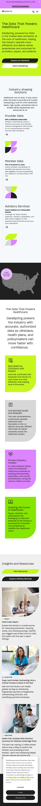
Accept (20, 792)
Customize (20, 787)
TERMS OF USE (24, 777)
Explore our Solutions (20, 60)
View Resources (20, 571)
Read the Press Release (20, 6)
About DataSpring (20, 66)
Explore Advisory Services (20, 579)
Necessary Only (20, 798)
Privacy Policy (12, 777)
